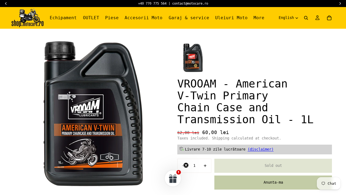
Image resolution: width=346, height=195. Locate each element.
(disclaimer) (261, 149)
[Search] (306, 18)
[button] (173, 178)
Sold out (273, 165)
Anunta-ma (273, 182)
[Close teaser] (186, 165)
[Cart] (329, 18)
